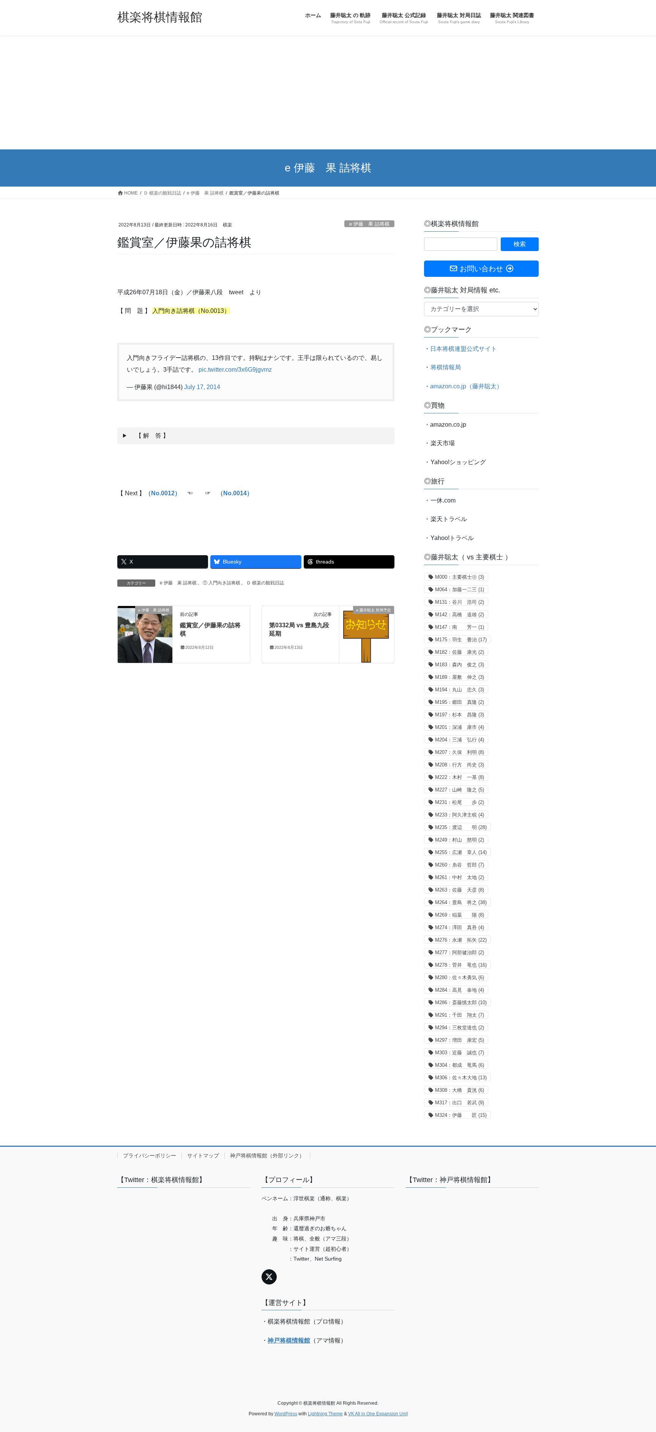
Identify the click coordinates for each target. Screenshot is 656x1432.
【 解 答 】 (149, 435)
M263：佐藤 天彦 (459, 890)
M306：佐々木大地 (461, 1077)
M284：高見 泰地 (459, 990)
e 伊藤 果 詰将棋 (369, 224)
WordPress (285, 1413)
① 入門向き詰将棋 (221, 583)
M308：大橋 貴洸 (459, 1090)
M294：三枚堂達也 (459, 1027)
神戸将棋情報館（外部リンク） (267, 1156)
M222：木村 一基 (459, 777)
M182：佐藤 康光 (459, 652)
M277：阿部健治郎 (459, 952)
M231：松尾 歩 (459, 802)
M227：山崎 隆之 (459, 790)
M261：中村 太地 (459, 877)
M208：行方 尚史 (459, 765)
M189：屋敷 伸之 (459, 677)
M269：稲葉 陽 (459, 915)
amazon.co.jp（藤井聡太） (466, 386)
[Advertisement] (328, 92)
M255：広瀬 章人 (461, 852)
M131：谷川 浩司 (459, 602)
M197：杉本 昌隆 (459, 715)
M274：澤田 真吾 (459, 927)
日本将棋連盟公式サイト (463, 348)
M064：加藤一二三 (459, 589)
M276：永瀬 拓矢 (461, 940)
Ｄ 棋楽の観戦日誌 (265, 583)
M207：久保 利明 (459, 752)
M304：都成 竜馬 (459, 1065)
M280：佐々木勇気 (459, 977)
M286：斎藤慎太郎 (461, 1002)
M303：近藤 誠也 (459, 1052)
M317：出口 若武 (459, 1102)
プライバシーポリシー (149, 1156)
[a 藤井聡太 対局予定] (366, 634)
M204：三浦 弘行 (459, 740)
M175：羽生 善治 (461, 639)
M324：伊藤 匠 (461, 1115)
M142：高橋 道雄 (459, 614)
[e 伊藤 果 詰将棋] (145, 634)
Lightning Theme (325, 1413)
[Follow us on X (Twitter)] (269, 1276)
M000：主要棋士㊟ (459, 577)
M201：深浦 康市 (459, 727)
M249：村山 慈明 (459, 840)
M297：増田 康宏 (459, 1040)
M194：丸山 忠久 (459, 689)
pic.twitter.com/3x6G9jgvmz (235, 369)
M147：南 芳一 (459, 627)
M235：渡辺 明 (461, 827)
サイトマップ (203, 1156)
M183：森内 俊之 (459, 664)
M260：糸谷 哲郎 (459, 865)
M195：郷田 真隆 (459, 702)
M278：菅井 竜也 (461, 965)
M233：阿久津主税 (459, 815)
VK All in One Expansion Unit (378, 1413)
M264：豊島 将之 (461, 902)
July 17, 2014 (202, 387)
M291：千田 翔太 (459, 1015)
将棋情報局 (445, 367)
